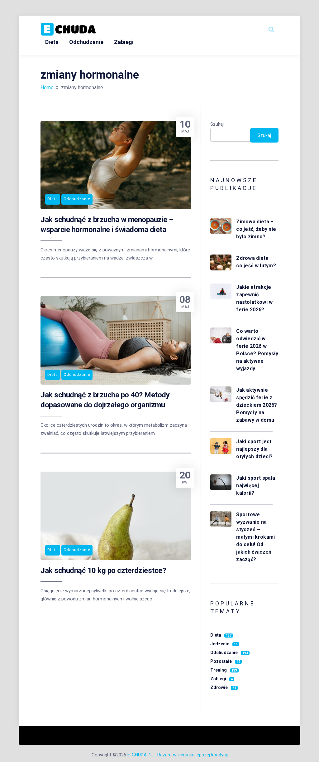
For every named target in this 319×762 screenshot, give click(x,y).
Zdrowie (223, 687)
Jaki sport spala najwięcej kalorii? (255, 485)
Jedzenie (224, 643)
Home (47, 87)
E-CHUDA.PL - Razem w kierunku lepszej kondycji (177, 755)
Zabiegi (124, 42)
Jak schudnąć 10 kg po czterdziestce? (103, 570)
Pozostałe (225, 661)
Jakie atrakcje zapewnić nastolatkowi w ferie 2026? (254, 298)
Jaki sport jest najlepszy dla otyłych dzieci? (255, 449)
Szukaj (217, 124)
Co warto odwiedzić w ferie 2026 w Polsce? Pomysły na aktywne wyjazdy (257, 349)
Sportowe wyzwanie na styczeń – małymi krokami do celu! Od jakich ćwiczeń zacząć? (255, 537)
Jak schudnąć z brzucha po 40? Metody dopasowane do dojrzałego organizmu (104, 400)
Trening (223, 669)
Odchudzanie (86, 42)
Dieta (52, 42)
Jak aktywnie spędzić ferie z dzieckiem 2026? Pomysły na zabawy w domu (256, 405)
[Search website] (271, 29)
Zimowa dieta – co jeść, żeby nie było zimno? (256, 229)
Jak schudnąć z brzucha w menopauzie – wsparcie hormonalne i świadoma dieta (107, 224)
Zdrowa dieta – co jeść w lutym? (256, 262)
